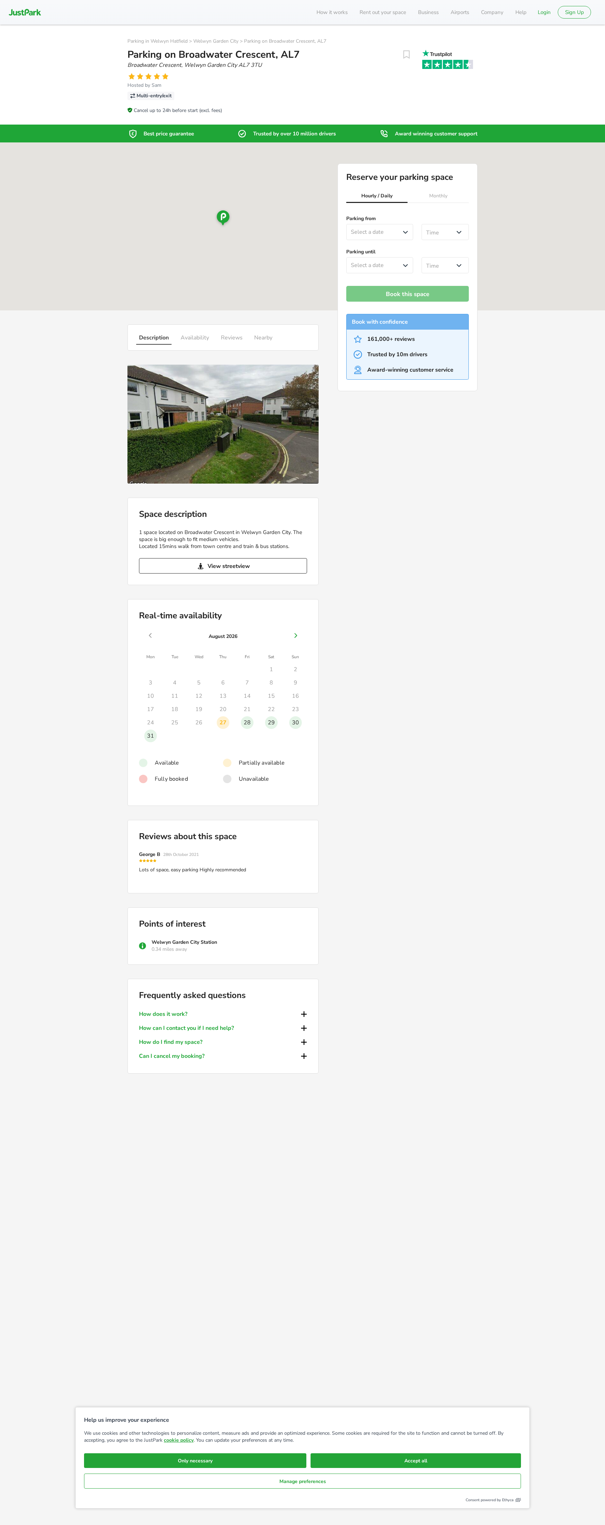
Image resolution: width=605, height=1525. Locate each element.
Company (492, 12)
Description (154, 338)
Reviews (232, 338)
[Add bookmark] (406, 54)
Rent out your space (383, 12)
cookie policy (179, 1440)
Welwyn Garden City (215, 41)
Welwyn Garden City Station (184, 942)
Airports (460, 12)
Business (428, 12)
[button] (377, 196)
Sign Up (574, 12)
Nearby (263, 338)
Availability (195, 338)
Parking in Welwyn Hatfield (157, 41)
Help (521, 12)
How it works (332, 12)
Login (544, 12)
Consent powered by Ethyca (490, 1500)
